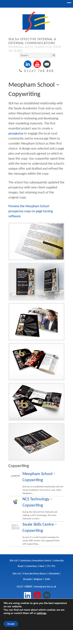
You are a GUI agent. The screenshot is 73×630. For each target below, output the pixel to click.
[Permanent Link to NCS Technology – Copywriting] (15, 501)
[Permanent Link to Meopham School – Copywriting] (15, 476)
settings (41, 613)
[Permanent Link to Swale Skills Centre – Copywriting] (15, 527)
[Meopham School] (36, 260)
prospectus (15, 133)
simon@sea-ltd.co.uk (45, 586)
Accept (10, 623)
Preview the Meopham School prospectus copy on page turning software (30, 211)
